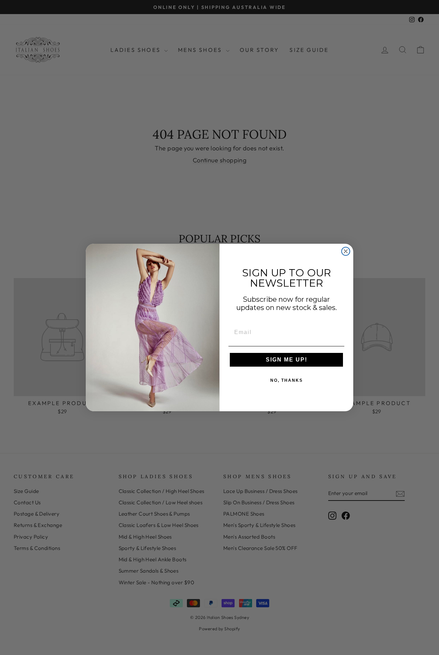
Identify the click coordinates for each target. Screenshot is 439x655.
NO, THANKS (286, 380)
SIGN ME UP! (286, 360)
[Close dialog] (346, 251)
